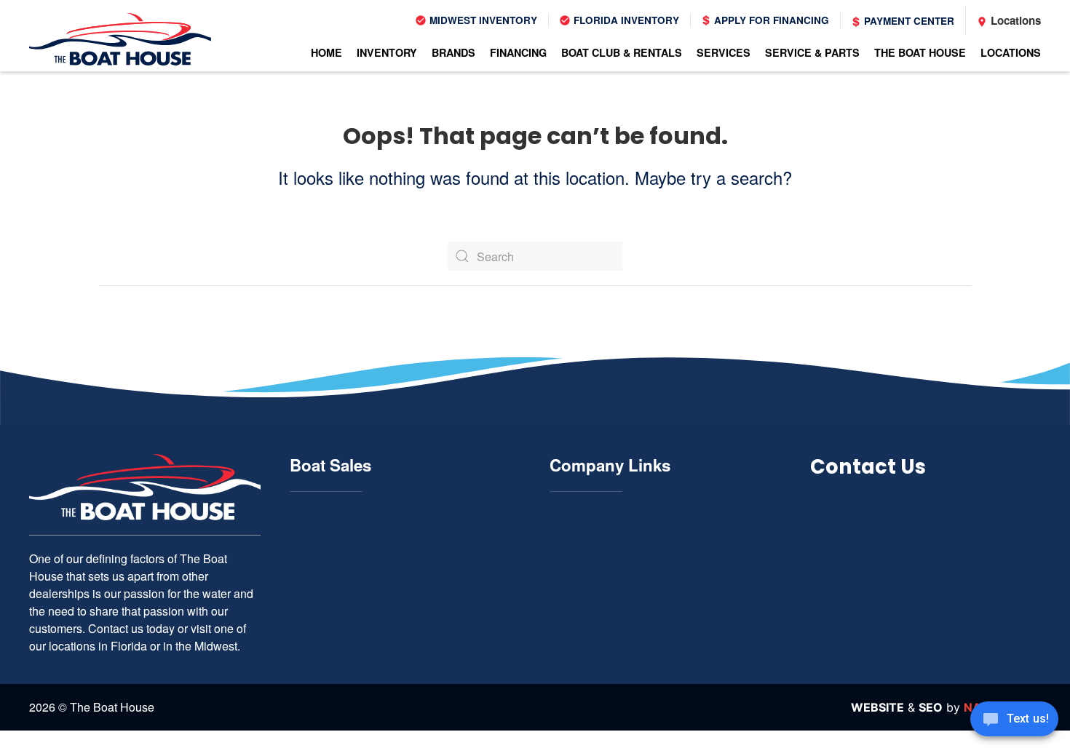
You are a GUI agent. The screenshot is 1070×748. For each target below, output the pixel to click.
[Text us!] (1014, 720)
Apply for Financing (770, 20)
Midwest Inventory (482, 20)
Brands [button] (453, 52)
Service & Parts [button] (812, 52)
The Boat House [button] (920, 52)
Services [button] (723, 52)
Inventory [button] (387, 52)
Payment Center (907, 21)
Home (326, 52)
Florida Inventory (625, 20)
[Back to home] (120, 39)
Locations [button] (1010, 52)
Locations (1014, 20)
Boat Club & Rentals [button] (621, 52)
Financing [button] (518, 52)
